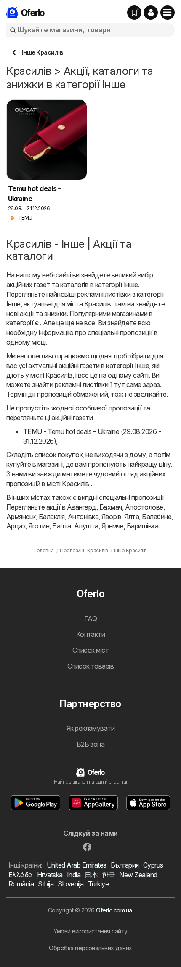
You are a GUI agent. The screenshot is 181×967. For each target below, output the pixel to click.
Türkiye (98, 884)
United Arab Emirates (76, 865)
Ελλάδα (20, 874)
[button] (151, 12)
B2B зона (91, 744)
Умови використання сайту (90, 931)
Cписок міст (90, 650)
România (21, 884)
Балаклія (52, 516)
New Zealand (138, 874)
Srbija (45, 884)
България (125, 865)
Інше (131, 284)
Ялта (131, 516)
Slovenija (70, 884)
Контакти (90, 634)
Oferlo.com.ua (114, 910)
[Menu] (167, 12)
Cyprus (153, 865)
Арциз (15, 526)
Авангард (81, 507)
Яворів (111, 516)
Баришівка (142, 526)
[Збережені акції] (134, 12)
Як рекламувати (91, 728)
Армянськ (21, 516)
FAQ (90, 618)
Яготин (38, 526)
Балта (61, 526)
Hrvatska (50, 874)
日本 (91, 874)
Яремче (112, 526)
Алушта (86, 526)
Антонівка (83, 516)
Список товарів (90, 666)
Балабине (156, 516)
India (73, 874)
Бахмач (110, 507)
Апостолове (144, 507)
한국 (108, 874)
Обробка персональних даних (90, 947)
